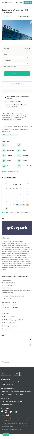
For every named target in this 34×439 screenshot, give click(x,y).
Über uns (3, 382)
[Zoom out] (30, 342)
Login (20, 2)
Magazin (14, 382)
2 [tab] (18, 37)
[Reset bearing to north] (30, 344)
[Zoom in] (30, 339)
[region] (17, 350)
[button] (16, 2)
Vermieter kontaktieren (17, 84)
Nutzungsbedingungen (7, 425)
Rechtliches (4, 401)
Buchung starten (17, 74)
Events (20, 382)
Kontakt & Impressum (7, 384)
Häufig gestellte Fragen (7, 394)
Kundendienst (19, 394)
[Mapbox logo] (5, 362)
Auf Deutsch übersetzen (9, 135)
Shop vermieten (14, 391)
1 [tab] (16, 37)
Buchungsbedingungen (15, 401)
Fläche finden (4, 391)
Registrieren (28, 2)
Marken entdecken (25, 391)
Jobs (9, 382)
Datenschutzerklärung (7, 404)
